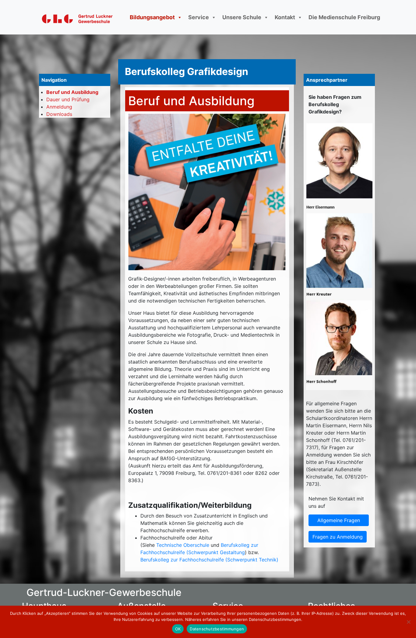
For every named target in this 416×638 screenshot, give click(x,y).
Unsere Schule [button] (241, 17)
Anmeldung (59, 107)
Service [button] (198, 17)
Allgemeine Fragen (338, 520)
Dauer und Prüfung (68, 99)
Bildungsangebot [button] (152, 17)
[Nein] (408, 622)
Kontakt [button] (285, 17)
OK (178, 628)
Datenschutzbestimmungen (217, 628)
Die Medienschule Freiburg (344, 17)
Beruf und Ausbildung (72, 92)
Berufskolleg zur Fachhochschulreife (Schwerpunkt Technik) (209, 560)
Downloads (59, 114)
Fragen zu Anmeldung (337, 537)
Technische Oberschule (182, 545)
